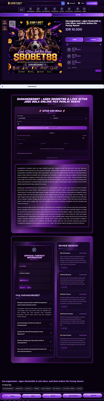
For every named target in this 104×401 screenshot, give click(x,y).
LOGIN (26, 14)
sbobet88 (28, 187)
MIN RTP (19, 121)
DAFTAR (78, 14)
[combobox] (43, 3)
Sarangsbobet (21, 168)
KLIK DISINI (22, 266)
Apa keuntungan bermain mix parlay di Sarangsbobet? (29, 324)
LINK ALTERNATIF (73, 395)
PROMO (12, 396)
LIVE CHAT (93, 395)
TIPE (53, 115)
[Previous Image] (9, 47)
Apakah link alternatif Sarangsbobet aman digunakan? (30, 333)
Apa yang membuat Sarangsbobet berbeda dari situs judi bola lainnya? (32, 350)
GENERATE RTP (52, 127)
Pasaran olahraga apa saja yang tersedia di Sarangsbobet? (30, 341)
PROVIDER (20, 115)
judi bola (54, 209)
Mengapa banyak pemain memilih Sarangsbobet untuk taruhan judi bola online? (32, 304)
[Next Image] (60, 47)
